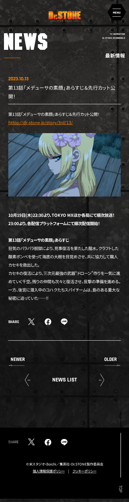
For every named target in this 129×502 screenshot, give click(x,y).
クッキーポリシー (84, 470)
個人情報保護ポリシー (49, 470)
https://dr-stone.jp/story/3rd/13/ (40, 123)
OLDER (110, 359)
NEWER (18, 359)
